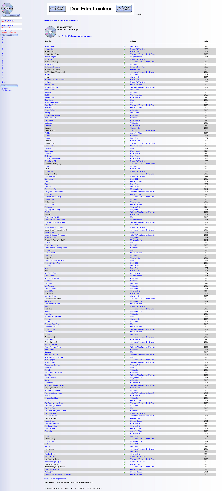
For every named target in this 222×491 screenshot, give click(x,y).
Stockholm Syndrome (52, 390)
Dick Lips (48, 156)
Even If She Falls (51, 189)
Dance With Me (50, 146)
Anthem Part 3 (50, 85)
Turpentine (48, 431)
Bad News (48, 95)
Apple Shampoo (51, 90)
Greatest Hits (135, 52)
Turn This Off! (50, 429)
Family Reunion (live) (53, 197)
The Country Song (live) (54, 403)
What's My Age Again (53, 462)
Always (47, 74)
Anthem (48, 82)
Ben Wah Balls (50, 97)
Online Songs (50, 329)
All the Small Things (52, 67)
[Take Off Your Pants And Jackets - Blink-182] (124, 88)
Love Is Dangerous (52, 288)
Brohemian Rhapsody (53, 115)
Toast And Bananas (52, 423)
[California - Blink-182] (124, 110)
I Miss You (48, 255)
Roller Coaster (50, 362)
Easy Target (49, 179)
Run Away (48, 367)
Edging (47, 181)
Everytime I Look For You (54, 192)
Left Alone (48, 281)
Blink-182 (134, 64)
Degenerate (49, 151)
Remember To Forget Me (54, 357)
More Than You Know (53, 304)
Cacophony (49, 120)
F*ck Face (48, 194)
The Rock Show (51, 416)
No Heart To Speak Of (53, 316)
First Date (48, 212)
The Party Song (50, 413)
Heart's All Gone (51, 237)
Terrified (48, 401)
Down (47, 166)
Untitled (48, 436)
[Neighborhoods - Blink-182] (124, 57)
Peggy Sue (48, 339)
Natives (47, 311)
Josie (46, 268)
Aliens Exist (49, 59)
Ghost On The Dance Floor (55, 220)
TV (46, 434)
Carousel (48, 125)
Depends (48, 153)
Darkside (48, 148)
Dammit (48, 138)
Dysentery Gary (50, 176)
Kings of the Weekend (53, 278)
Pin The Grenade (51, 344)
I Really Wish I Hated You (54, 260)
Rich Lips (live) (50, 360)
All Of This (49, 64)
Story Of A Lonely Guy (53, 393)
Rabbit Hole (49, 350)
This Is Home (50, 421)
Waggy (47, 451)
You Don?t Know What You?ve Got (58, 474)
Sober (47, 380)
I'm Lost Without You (52, 263)
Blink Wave (49, 108)
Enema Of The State (137, 49)
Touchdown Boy (51, 426)
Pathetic (47, 334)
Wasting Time (50, 454)
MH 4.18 (48, 301)
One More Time (50, 327)
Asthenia (48, 92)
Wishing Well (49, 472)
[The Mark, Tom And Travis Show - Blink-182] (124, 54)
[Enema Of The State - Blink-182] (124, 49)
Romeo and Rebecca (52, 365)
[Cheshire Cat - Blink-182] (124, 98)
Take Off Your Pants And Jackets (142, 87)
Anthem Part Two (51, 87)
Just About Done (51, 273)
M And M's (49, 291)
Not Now (48, 319)
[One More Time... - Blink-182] (124, 85)
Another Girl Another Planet (55, 80)
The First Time (50, 408)
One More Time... (136, 85)
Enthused (48, 187)
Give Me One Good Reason (55, 222)
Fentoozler (48, 207)
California (134, 110)
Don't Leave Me (51, 161)
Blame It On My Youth (53, 103)
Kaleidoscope (50, 276)
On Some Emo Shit (52, 324)
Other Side (48, 332)
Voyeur (47, 446)
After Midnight (50, 57)
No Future (48, 314)
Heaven (47, 243)
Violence (48, 444)
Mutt (46, 306)
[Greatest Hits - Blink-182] (124, 52)
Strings (47, 395)
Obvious (48, 322)
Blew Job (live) (50, 105)
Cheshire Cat (135, 97)
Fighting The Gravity (52, 209)
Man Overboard (50, 296)
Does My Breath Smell (53, 159)
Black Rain (49, 100)
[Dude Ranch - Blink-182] (124, 47)
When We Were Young (53, 469)
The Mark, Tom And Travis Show (142, 54)
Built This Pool (50, 118)
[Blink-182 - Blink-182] (124, 65)
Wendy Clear (49, 457)
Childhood (48, 133)
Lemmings (48, 283)
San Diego (48, 370)
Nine (132, 100)
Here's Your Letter (51, 245)
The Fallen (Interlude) (53, 406)
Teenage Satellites (51, 398)
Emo (46, 184)
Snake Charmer (50, 378)
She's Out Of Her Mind (53, 372)
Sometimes (49, 383)
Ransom (48, 352)
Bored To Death (50, 110)
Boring (47, 113)
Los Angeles (49, 286)
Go (46, 225)
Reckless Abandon (51, 355)
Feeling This (49, 199)
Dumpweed (49, 171)
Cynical (47, 136)
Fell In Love (49, 204)
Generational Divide (52, 217)
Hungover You (50, 250)
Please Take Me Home (53, 347)
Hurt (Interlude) (50, 253)
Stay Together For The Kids (55, 385)
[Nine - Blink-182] (124, 100)
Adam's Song (49, 49)
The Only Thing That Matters (55, 411)
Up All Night (49, 441)
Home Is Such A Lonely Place (56, 248)
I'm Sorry (48, 266)
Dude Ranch (135, 46)
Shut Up (48, 375)
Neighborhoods (136, 57)
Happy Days (49, 232)
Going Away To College (54, 227)
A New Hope (49, 46)
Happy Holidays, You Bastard (55, 235)
